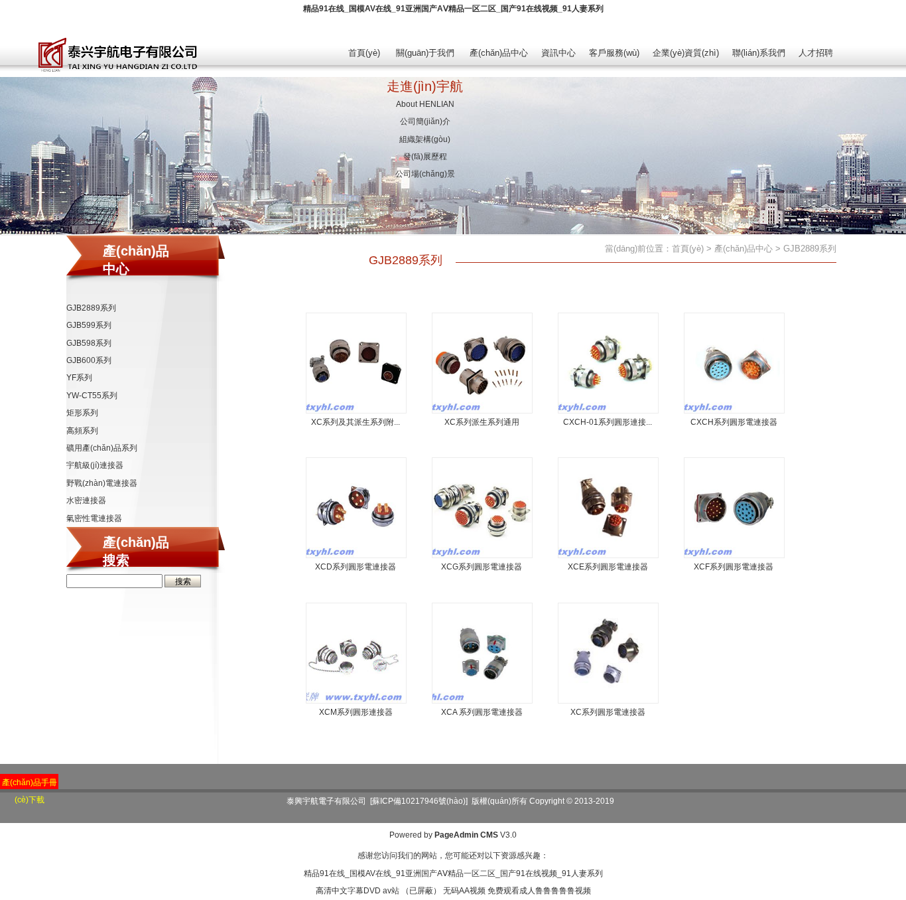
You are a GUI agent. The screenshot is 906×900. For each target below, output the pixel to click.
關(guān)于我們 (425, 53)
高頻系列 (82, 430)
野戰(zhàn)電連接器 (101, 483)
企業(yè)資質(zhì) (686, 53)
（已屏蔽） (421, 890)
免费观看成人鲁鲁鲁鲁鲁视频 (539, 890)
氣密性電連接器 (94, 518)
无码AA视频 (464, 890)
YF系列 (79, 377)
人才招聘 (816, 53)
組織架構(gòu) (424, 139)
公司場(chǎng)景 (425, 174)
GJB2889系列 (91, 308)
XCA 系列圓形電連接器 (482, 712)
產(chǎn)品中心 (499, 53)
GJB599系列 (88, 325)
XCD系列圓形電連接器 (355, 566)
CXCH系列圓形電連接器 (733, 422)
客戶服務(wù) (614, 53)
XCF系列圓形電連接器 (733, 566)
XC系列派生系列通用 (481, 422)
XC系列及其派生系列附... (355, 422)
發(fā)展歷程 (425, 156)
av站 (391, 890)
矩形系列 (82, 412)
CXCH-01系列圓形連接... (607, 422)
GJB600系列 (88, 360)
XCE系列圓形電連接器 (608, 566)
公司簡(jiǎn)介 (425, 121)
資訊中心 (558, 53)
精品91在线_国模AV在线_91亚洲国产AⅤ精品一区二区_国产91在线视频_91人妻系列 (453, 8)
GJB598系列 (88, 343)
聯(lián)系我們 (758, 53)
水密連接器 (86, 500)
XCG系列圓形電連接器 (481, 566)
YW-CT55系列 (91, 395)
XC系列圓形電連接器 (607, 712)
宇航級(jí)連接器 (94, 465)
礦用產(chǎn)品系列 (101, 448)
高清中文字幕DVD (348, 890)
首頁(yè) (364, 53)
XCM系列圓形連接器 (356, 712)
